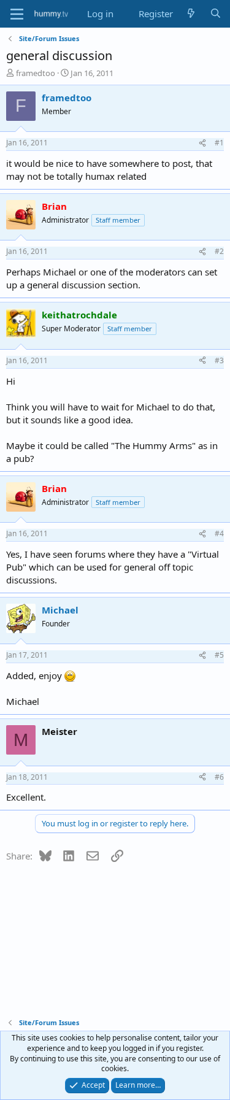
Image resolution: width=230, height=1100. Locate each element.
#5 (219, 655)
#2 (219, 251)
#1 (219, 142)
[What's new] (191, 14)
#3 (219, 360)
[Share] (202, 143)
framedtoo (35, 73)
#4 (219, 533)
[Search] (216, 14)
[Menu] (16, 14)
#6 (219, 777)
